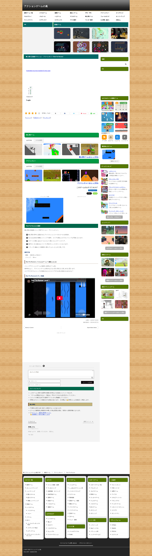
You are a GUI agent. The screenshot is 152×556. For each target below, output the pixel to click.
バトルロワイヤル (74, 531)
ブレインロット (116, 485)
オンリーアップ (120, 16)
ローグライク (119, 13)
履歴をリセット (114, 161)
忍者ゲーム (72, 513)
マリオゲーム (73, 16)
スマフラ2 (111, 195)
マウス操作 (73, 20)
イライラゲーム (73, 507)
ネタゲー (50, 525)
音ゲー (28, 520)
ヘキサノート (112, 171)
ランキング (46, 117)
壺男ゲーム (115, 491)
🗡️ (114, 151)
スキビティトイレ (117, 497)
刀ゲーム (71, 516)
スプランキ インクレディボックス (33, 535)
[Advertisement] (37, 40)
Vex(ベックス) (94, 528)
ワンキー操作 (89, 20)
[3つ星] (32, 113)
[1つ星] (26, 113)
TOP (32, 472)
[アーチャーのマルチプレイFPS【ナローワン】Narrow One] (121, 262)
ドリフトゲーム (73, 510)
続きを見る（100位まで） (114, 217)
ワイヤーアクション (53, 534)
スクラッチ (115, 534)
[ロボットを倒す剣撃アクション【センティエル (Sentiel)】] (81, 33)
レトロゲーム (51, 518)
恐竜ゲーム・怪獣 (74, 500)
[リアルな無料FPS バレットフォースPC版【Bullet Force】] (121, 240)
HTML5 (89, 193)
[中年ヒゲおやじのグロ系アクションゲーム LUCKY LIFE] (121, 230)
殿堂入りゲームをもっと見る (115, 280)
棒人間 (95, 193)
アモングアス (115, 500)
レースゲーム (30, 507)
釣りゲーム (94, 507)
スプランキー (43, 20)
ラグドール (72, 494)
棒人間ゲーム (89, 16)
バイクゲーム (31, 510)
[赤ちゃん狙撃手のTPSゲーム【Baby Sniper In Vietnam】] (107, 230)
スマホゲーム (43, 13)
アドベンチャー (105, 13)
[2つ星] (29, 113)
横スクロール (31, 494)
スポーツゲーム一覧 (96, 485)
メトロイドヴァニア (74, 491)
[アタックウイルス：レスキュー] (104, 189)
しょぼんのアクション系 (76, 488)
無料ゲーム (29, 485)
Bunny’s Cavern (29, 327)
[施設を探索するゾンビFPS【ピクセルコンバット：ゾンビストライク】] (119, 33)
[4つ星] (35, 113)
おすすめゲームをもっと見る (115, 248)
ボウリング (94, 510)
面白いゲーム (73, 13)
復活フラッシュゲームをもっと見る (114, 312)
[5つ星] (39, 113)
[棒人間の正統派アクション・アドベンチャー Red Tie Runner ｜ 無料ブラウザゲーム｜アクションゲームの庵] (108, 154)
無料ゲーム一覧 (28, 13)
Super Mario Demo (92, 327)
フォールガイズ (105, 16)
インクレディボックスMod (34, 524)
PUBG (71, 534)
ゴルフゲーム (94, 491)
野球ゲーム (94, 494)
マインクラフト (28, 20)
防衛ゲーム (51, 500)
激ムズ (50, 522)
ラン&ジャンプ (52, 488)
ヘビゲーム (58, 16)
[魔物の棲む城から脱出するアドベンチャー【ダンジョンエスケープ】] (121, 294)
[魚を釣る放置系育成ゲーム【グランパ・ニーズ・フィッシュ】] (100, 33)
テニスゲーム (94, 500)
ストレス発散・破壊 (53, 485)
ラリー (29, 513)
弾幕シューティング (33, 500)
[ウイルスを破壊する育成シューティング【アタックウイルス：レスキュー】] (81, 46)
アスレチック (94, 488)
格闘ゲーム (51, 507)
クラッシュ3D (94, 531)
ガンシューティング (32, 488)
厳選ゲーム (58, 13)
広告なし (118, 20)
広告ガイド (37, 117)
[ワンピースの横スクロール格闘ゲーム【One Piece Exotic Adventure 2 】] (107, 294)
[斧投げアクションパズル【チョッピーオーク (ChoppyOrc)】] (119, 46)
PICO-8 (114, 531)
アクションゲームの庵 (36, 6)
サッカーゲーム (95, 497)
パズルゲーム (51, 504)
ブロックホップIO (114, 179)
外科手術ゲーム (52, 494)
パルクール (42, 16)
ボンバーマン (115, 513)
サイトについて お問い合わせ (68, 543)
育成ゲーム (29, 504)
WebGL (114, 528)
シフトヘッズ (94, 525)
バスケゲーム (94, 504)
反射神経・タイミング (54, 491)
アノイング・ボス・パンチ (116, 211)
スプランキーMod (32, 528)
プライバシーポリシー (85, 543)
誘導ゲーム (51, 497)
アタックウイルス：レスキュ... (117, 187)
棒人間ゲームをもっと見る (89, 157)
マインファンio (113, 203)
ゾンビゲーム (73, 485)
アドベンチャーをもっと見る (87, 183)
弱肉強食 (71, 497)
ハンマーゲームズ (95, 534)
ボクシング (94, 513)
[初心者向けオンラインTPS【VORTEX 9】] (107, 272)
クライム (28, 517)
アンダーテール (116, 504)
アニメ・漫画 (73, 519)
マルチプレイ (27, 16)
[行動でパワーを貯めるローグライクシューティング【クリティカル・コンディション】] (100, 46)
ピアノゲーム (31, 531)
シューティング (30, 491)
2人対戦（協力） (105, 20)
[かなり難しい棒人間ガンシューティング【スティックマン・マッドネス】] (107, 304)
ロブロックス (58, 20)
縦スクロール (31, 497)
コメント (28, 117)
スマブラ (114, 510)
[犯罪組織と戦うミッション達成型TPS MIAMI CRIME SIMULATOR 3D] (107, 262)
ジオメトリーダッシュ (118, 507)
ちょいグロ (51, 531)
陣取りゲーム (73, 504)
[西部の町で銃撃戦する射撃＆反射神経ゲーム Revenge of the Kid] (121, 304)
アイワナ (114, 494)
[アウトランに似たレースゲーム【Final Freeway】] (121, 272)
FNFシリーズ (115, 488)
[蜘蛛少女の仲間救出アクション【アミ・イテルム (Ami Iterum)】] (62, 46)
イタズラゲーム (52, 528)
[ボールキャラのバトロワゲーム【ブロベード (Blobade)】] (62, 33)
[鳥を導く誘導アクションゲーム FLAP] (107, 240)
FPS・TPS (88, 13)
